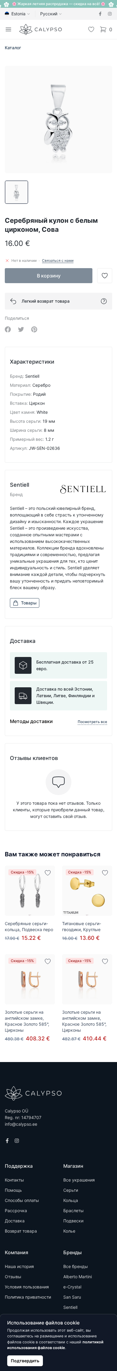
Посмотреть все (92, 721)
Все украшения (79, 1179)
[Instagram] (110, 14)
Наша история (19, 1266)
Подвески (73, 1220)
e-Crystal (72, 1286)
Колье (69, 1230)
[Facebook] (100, 14)
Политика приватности (28, 1297)
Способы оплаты (22, 1200)
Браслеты (73, 1210)
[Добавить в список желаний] (47, 873)
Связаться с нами (58, 260)
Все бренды (75, 1266)
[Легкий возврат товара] (103, 301)
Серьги (70, 1190)
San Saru (72, 1297)
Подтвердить (25, 1360)
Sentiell (70, 1307)
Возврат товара (21, 1230)
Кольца (70, 1200)
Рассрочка (16, 1210)
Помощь (13, 1190)
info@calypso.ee (21, 1124)
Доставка (15, 1220)
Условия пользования (27, 1286)
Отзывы (13, 1276)
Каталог (13, 47)
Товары (29, 602)
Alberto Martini (77, 1276)
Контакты (14, 1179)
